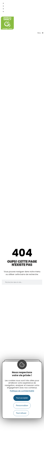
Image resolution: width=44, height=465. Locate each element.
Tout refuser (21, 413)
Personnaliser (22, 405)
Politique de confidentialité (22, 391)
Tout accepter (22, 398)
